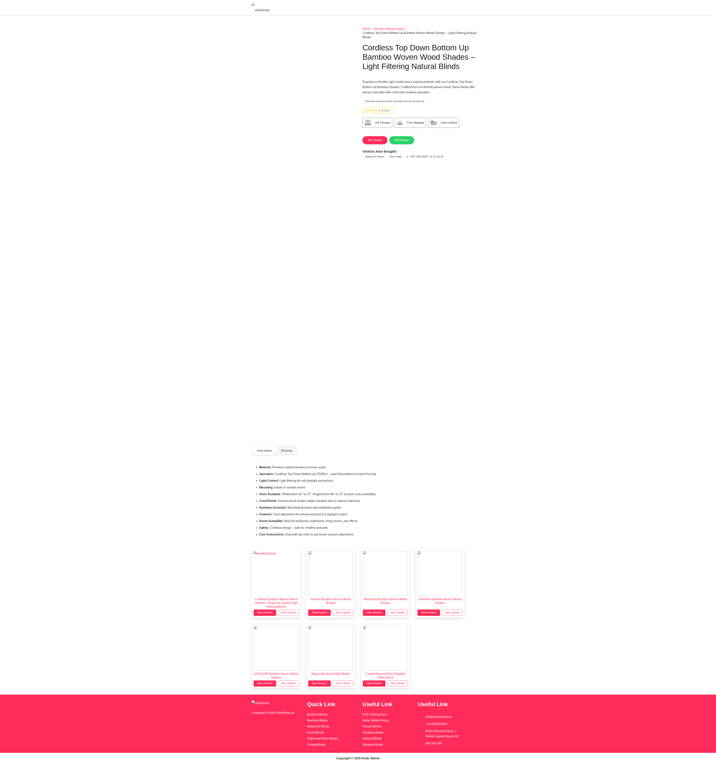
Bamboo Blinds (317, 714)
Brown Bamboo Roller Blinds (331, 673)
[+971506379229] (421, 724)
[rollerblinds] (275, 703)
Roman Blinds (371, 726)
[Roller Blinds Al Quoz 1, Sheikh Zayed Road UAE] (421, 733)
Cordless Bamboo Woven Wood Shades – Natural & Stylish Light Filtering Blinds (276, 603)
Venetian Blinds (372, 732)
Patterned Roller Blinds (322, 738)
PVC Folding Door (374, 714)
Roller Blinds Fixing (375, 720)
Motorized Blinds (318, 726)
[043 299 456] (421, 743)
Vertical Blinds (371, 738)
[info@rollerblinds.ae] (421, 717)
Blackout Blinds (317, 720)
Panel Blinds (315, 732)
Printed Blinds (316, 744)
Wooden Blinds (372, 744)
